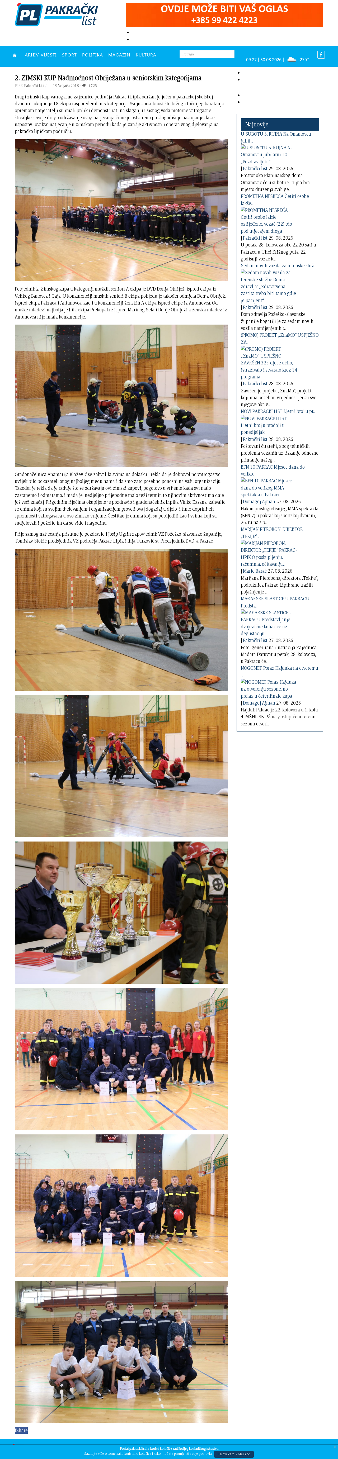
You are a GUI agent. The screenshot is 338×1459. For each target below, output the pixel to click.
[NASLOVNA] (16, 54)
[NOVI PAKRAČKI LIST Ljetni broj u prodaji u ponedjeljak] (270, 424)
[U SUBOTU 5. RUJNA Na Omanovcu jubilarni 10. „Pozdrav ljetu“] (270, 153)
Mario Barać (255, 571)
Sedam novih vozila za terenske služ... (278, 265)
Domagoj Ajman (259, 501)
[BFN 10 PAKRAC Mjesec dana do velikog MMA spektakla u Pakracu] (270, 486)
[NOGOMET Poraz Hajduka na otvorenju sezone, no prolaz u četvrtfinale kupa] (270, 688)
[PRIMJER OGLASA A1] (224, 14)
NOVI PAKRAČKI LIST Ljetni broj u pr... (278, 411)
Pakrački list (255, 168)
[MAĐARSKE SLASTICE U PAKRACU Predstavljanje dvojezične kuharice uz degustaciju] (270, 622)
